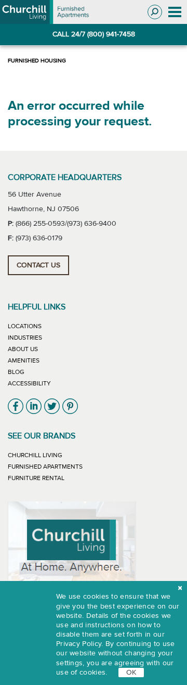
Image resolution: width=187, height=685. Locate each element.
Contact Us (38, 265)
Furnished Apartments (45, 466)
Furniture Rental (36, 478)
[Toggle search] (155, 12)
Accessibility (29, 383)
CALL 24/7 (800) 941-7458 (93, 34)
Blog (16, 372)
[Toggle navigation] (174, 12)
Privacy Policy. (79, 644)
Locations (25, 326)
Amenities (23, 360)
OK (131, 672)
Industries (25, 337)
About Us (23, 349)
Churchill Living (35, 455)
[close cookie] (180, 588)
